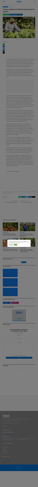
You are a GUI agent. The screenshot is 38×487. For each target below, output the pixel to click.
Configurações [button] (11, 244)
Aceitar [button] (16, 244)
